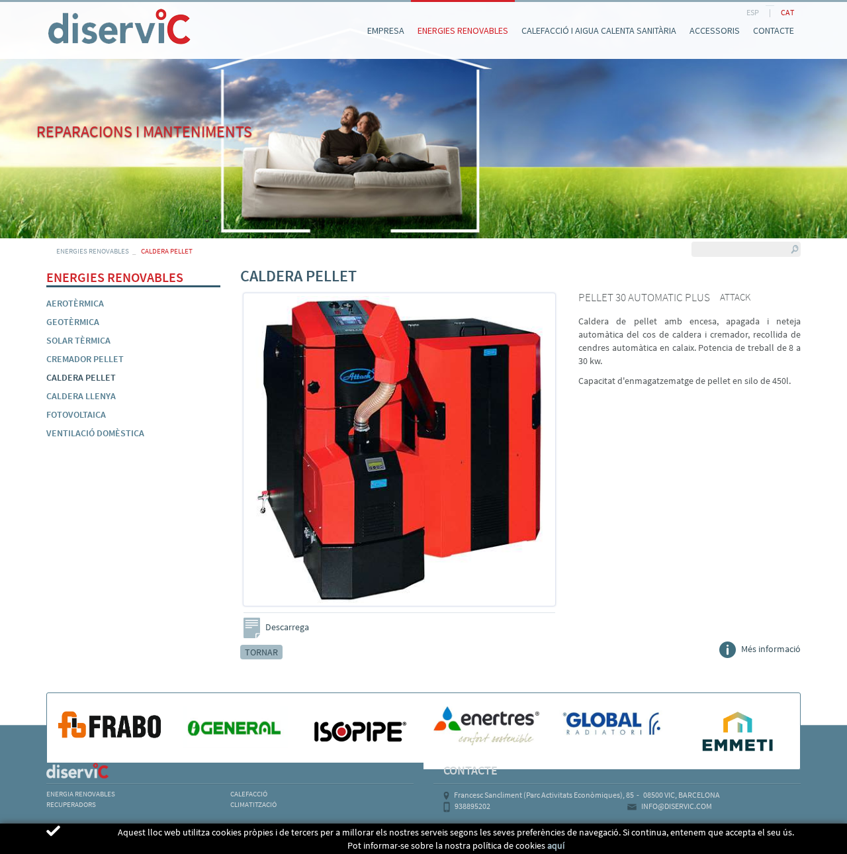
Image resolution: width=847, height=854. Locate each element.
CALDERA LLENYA (81, 396)
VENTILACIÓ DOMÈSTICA (95, 433)
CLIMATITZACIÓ (253, 804)
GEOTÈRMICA (72, 322)
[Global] (612, 724)
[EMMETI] (737, 730)
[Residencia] (46, 12)
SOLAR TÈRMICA (78, 340)
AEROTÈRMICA (75, 303)
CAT (787, 12)
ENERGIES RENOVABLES (92, 251)
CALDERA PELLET (81, 377)
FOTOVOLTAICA (76, 414)
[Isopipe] (361, 731)
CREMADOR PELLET (85, 359)
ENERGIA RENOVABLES (80, 793)
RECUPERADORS (71, 804)
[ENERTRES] (486, 725)
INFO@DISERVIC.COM (676, 806)
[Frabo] (110, 723)
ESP (752, 12)
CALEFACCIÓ (248, 793)
